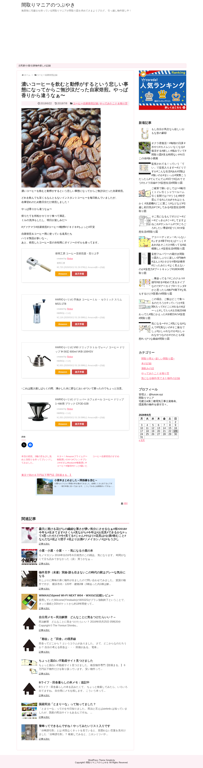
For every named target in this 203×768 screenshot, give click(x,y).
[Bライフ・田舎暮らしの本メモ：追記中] (29, 691)
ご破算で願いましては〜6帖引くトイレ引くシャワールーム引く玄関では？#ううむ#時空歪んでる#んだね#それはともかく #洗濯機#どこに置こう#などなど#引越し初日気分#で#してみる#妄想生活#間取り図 (162, 199)
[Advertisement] (101, 39)
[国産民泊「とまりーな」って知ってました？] (29, 713)
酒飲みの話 (147, 368)
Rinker (70, 258)
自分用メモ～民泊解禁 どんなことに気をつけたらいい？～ (77, 617)
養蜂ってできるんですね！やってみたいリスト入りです (74, 726)
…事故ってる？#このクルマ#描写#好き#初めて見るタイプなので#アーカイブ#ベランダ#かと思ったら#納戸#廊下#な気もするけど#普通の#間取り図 (162, 286)
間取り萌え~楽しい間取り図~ (158, 358)
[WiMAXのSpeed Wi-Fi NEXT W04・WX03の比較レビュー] (29, 604)
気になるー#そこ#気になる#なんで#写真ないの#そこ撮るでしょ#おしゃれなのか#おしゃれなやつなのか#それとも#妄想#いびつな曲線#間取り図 (162, 331)
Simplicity (110, 760)
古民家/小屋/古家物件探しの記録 (34, 65)
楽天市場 (79, 273)
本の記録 (146, 363)
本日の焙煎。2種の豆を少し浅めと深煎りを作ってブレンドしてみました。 (36, 459)
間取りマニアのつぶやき (48, 4)
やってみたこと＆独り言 (114, 103)
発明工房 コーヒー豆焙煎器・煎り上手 (77, 253)
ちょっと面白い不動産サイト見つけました (66, 660)
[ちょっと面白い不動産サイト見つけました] (29, 669)
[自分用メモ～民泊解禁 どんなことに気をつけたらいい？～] (29, 626)
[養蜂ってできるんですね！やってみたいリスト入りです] (29, 734)
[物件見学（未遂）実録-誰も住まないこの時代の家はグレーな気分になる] (29, 581)
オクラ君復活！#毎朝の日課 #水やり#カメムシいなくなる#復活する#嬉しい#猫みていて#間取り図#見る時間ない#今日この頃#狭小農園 (162, 151)
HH (126, 503)
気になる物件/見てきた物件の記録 (160, 378)
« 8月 (142, 440)
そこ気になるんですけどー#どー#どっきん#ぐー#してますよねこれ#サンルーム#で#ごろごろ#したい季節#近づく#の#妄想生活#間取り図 (162, 224)
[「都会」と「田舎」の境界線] (29, 647)
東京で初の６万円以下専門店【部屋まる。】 (46, 475)
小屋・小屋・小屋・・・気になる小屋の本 (66, 550)
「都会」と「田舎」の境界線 (57, 639)
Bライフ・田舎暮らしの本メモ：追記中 (64, 682)
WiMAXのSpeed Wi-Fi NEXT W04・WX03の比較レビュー (76, 595)
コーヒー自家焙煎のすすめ (106, 456)
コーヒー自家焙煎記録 (85, 103)
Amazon (62, 273)
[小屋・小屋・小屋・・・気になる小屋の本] (29, 559)
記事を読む (44, 544)
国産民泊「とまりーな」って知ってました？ (67, 704)
